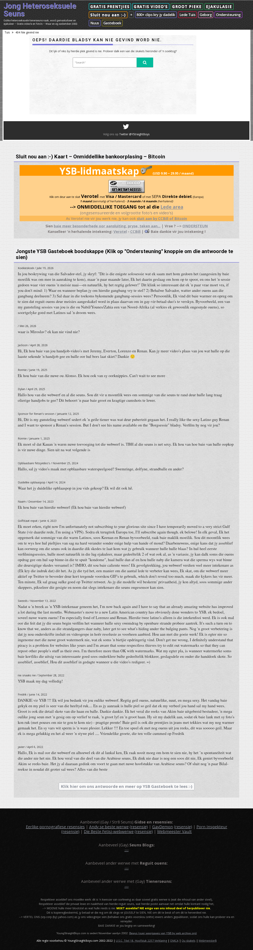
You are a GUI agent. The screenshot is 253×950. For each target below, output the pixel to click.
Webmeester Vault (174, 831)
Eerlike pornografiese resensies (55, 826)
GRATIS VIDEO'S (151, 6)
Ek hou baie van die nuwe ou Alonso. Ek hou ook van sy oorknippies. (91, 375)
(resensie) (139, 826)
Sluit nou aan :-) (108, 14)
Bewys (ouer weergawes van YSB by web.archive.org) (163, 933)
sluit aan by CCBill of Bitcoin (162, 218)
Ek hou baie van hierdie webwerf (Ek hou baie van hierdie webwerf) (72, 507)
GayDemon (162, 826)
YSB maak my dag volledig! (40, 681)
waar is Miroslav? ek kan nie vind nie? (49, 331)
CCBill (135, 231)
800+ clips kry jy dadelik (156, 14)
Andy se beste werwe (109, 826)
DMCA (174, 940)
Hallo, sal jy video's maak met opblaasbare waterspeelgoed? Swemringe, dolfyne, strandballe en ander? (101, 469)
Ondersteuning (228, 14)
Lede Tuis (187, 14)
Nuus (94, 23)
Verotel (120, 231)
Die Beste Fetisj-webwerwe (109, 831)
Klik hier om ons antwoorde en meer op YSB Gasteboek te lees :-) (126, 786)
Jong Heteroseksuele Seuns (40, 10)
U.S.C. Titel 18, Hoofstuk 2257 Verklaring (141, 940)
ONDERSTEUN (195, 226)
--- (127, 849)
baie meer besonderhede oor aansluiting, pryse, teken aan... (107, 226)
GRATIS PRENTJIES (110, 6)
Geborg (206, 14)
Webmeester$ (208, 940)
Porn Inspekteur (211, 826)
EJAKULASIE (219, 6)
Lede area (171, 206)
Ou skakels (188, 940)
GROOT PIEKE (187, 6)
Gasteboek (112, 23)
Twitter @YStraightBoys (134, 134)
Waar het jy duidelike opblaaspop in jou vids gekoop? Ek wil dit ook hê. (75, 488)
